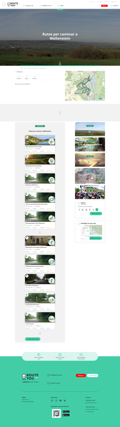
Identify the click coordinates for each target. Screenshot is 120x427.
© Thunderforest (92, 100)
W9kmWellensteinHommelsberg (34, 166)
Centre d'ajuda (90, 411)
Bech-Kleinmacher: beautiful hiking (34, 266)
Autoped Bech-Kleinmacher (32, 304)
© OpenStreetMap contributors (100, 100)
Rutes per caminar (23, 68)
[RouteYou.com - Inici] (12, 4)
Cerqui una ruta (55, 383)
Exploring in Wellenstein (32, 185)
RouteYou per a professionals (103, 1)
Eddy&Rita (4, 64)
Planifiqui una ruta (56, 375)
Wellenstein (37, 68)
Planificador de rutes (95, 238)
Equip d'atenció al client (92, 409)
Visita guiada (92, 1)
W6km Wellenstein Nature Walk (33, 146)
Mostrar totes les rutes (32, 339)
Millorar (104, 5)
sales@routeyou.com (92, 402)
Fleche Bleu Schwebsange (32, 285)
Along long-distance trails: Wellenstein (35, 223)
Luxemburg (28, 68)
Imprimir (34, 78)
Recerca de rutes (96, 213)
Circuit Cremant (30, 323)
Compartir (18, 78)
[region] (85, 86)
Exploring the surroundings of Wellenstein (36, 247)
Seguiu (26, 78)
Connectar (92, 375)
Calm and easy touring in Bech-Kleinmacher (37, 204)
